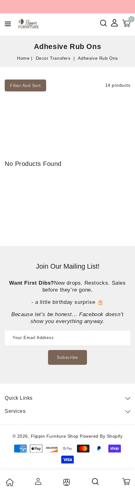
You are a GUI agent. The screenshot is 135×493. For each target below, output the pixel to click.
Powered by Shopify (101, 436)
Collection (65, 482)
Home (23, 58)
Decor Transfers (54, 58)
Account (37, 481)
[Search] (95, 481)
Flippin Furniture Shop (54, 436)
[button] (8, 25)
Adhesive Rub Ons (98, 58)
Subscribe (67, 357)
